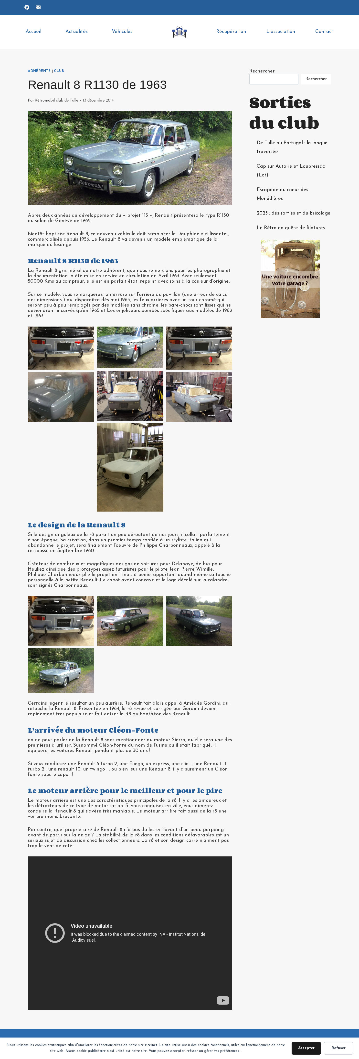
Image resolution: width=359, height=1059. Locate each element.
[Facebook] (27, 7)
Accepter (306, 1048)
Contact (324, 31)
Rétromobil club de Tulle (56, 101)
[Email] (38, 7)
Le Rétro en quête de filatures (291, 228)
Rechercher (262, 71)
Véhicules (122, 31)
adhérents (39, 71)
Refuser (339, 1048)
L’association (280, 31)
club (59, 71)
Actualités (76, 31)
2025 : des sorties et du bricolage (293, 213)
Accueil (33, 31)
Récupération (231, 31)
